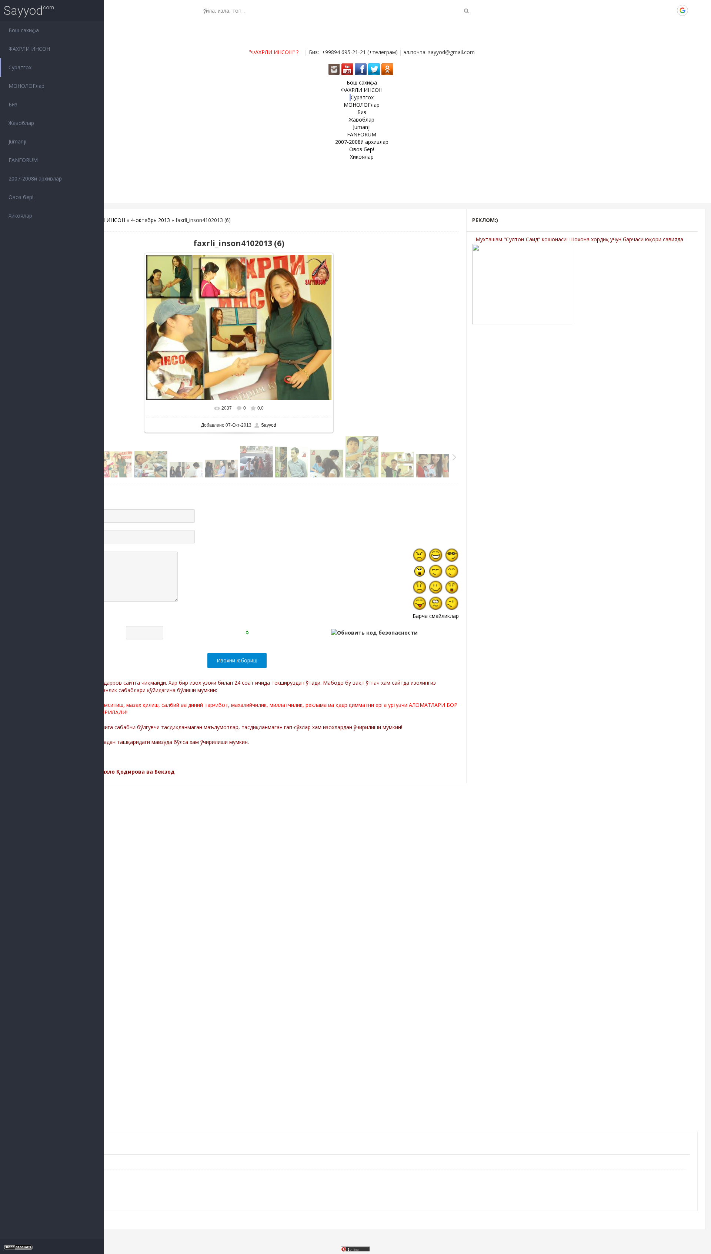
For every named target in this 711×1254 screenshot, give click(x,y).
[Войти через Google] (682, 10)
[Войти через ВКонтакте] (644, 10)
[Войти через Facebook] (657, 10)
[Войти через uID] (632, 10)
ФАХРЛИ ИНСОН (104, 220)
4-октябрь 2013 (150, 220)
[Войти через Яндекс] (669, 10)
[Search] (466, 10)
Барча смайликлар (436, 615)
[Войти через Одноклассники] (695, 10)
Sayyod (23, 10)
